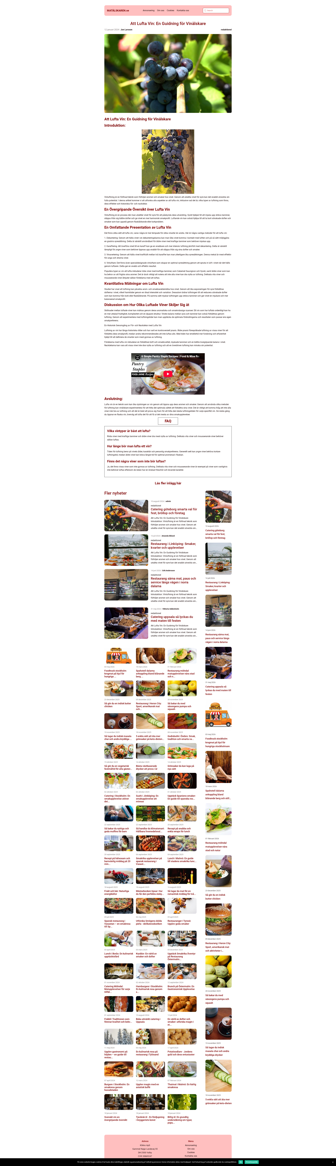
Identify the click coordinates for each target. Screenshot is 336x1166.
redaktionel (226, 29)
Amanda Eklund (168, 536)
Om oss (160, 10)
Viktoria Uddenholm (170, 609)
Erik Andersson (168, 570)
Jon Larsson (126, 29)
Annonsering (148, 10)
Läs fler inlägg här (168, 483)
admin (168, 501)
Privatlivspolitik (251, 1162)
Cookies (170, 10)
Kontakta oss (183, 10)
